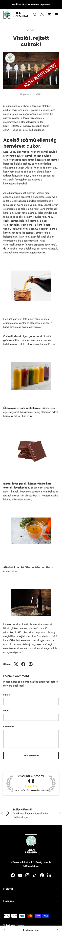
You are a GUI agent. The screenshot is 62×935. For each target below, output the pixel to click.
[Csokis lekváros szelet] (5, 930)
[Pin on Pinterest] (30, 664)
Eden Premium (17, 924)
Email (6, 710)
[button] (49, 14)
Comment (8, 726)
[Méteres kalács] (57, 930)
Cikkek (31, 30)
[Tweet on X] (16, 664)
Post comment (31, 755)
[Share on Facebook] (23, 664)
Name (6, 694)
